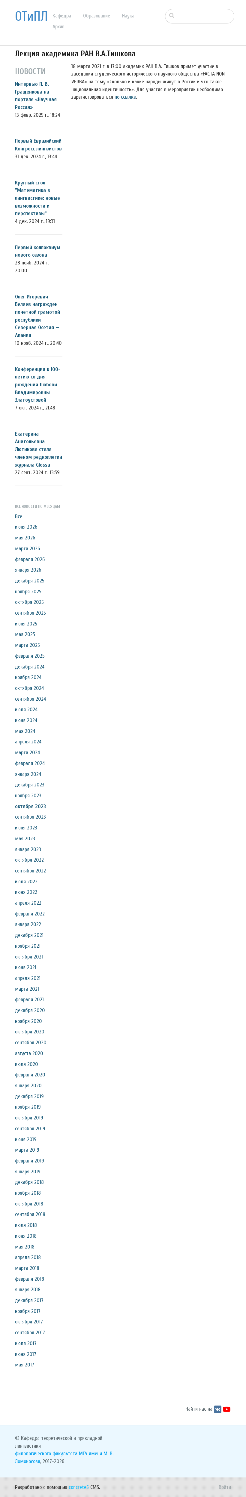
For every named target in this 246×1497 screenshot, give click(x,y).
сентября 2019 (30, 1128)
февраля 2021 (29, 999)
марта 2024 (27, 752)
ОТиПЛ (31, 16)
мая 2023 (25, 838)
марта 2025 (27, 645)
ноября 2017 (27, 1311)
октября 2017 (29, 1322)
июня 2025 (26, 624)
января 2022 (28, 924)
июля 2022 (26, 881)
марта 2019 (27, 1150)
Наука (128, 16)
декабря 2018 (29, 1182)
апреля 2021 (27, 978)
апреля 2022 (28, 903)
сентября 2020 (30, 1042)
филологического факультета (46, 1453)
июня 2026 (26, 527)
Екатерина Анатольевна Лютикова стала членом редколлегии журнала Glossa (38, 449)
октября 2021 (29, 957)
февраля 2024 (30, 763)
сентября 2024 (30, 699)
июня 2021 (25, 967)
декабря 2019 (29, 1096)
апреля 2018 (28, 1257)
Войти (225, 1487)
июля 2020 (26, 1064)
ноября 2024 (28, 677)
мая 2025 (25, 634)
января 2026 (28, 570)
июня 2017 (25, 1354)
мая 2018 (24, 1247)
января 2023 (28, 849)
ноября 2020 (28, 1021)
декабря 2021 (29, 935)
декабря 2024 (29, 667)
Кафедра (61, 16)
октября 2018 (29, 1204)
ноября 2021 (27, 946)
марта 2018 (27, 1268)
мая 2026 (25, 538)
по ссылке (125, 97)
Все (18, 516)
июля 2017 (26, 1343)
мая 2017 (24, 1365)
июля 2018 (26, 1225)
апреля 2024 (28, 742)
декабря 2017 (29, 1300)
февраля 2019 (29, 1161)
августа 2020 (29, 1053)
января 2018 (27, 1289)
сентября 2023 (30, 817)
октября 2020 (29, 1032)
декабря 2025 (29, 581)
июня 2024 (26, 720)
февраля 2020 (30, 1075)
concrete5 (79, 1487)
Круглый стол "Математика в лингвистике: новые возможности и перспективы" (37, 198)
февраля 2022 (30, 914)
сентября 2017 (30, 1332)
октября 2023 (30, 806)
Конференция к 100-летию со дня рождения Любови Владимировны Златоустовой (38, 384)
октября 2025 (29, 602)
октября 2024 (29, 688)
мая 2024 (25, 731)
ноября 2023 (28, 795)
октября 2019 (29, 1118)
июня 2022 (26, 892)
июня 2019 (26, 1139)
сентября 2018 (30, 1214)
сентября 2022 (30, 871)
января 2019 (27, 1171)
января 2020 (28, 1085)
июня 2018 (26, 1236)
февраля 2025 (30, 656)
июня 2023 (26, 828)
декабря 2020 (30, 1010)
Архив (58, 26)
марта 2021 (27, 989)
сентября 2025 (30, 613)
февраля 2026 (30, 559)
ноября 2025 (28, 591)
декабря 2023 (29, 785)
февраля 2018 (29, 1279)
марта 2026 (27, 548)
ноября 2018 (28, 1193)
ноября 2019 (28, 1107)
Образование (96, 16)
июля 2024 (26, 709)
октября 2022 (29, 860)
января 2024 (28, 774)
